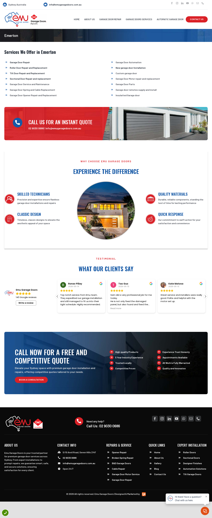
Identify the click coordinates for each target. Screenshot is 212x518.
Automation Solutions (194, 468)
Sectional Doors (191, 457)
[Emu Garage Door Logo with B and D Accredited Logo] (24, 416)
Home (157, 452)
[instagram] (177, 3)
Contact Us (160, 474)
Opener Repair (119, 452)
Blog (156, 468)
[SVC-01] (25, 13)
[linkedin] (182, 3)
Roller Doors (189, 452)
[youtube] (187, 3)
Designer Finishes (192, 463)
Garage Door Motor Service (126, 474)
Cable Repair (118, 468)
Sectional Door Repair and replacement (30, 78)
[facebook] (172, 3)
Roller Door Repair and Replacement (28, 67)
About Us (159, 457)
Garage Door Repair (20, 62)
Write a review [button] (25, 302)
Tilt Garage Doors (192, 474)
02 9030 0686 (36, 128)
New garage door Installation (131, 67)
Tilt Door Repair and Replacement (27, 73)
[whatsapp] (193, 3)
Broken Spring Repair (123, 457)
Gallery (157, 463)
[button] (205, 296)
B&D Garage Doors (121, 463)
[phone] (203, 3)
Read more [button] (115, 308)
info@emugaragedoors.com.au (65, 4)
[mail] (197, 3)
